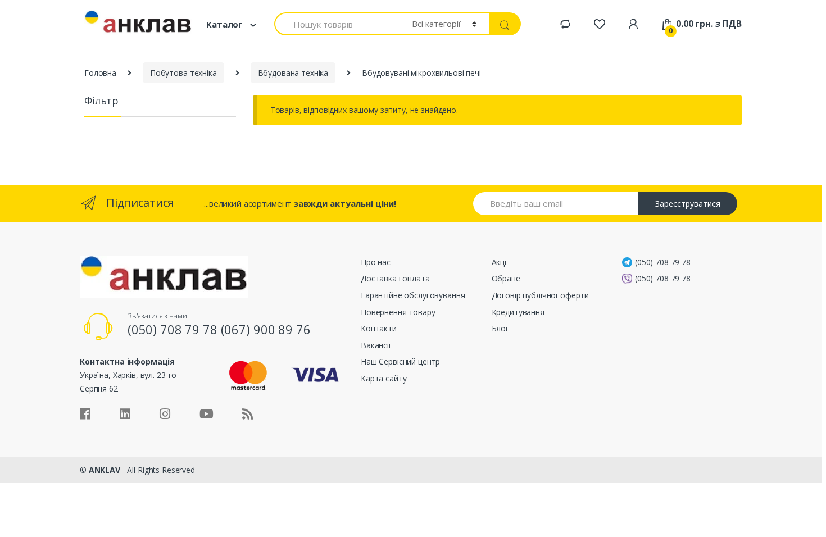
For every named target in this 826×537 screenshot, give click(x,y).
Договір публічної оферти (540, 295)
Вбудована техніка (293, 72)
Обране (506, 278)
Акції (500, 262)
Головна (100, 72)
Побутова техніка (183, 72)
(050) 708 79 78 (663, 262)
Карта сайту (383, 378)
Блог (500, 328)
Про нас (376, 262)
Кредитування (518, 312)
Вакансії (376, 345)
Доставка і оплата (395, 278)
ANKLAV (104, 470)
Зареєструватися (687, 203)
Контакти (379, 328)
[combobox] (336, 23)
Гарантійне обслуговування (413, 295)
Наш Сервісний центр (400, 361)
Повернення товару (398, 312)
